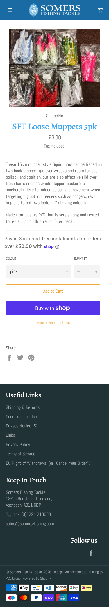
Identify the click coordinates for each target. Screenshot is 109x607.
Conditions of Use (21, 416)
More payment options (53, 322)
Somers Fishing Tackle (26, 571)
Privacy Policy (18, 444)
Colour (11, 258)
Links (10, 435)
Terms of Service (20, 454)
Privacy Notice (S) (21, 426)
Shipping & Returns (23, 407)
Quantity (80, 258)
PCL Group (13, 578)
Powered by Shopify (36, 578)
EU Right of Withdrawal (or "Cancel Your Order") (48, 463)
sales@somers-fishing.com (30, 524)
